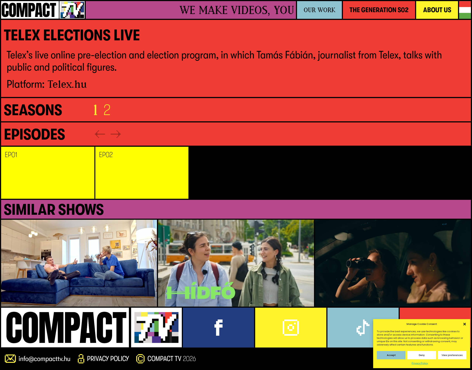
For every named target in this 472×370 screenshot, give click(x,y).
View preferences (452, 355)
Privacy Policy (420, 363)
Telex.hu (67, 84)
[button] (464, 324)
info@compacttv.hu (44, 359)
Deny (422, 355)
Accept (391, 355)
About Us (437, 10)
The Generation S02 (379, 10)
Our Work (319, 10)
